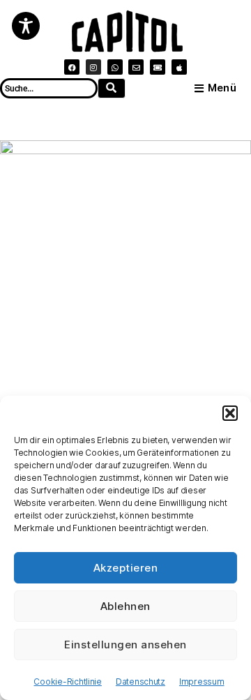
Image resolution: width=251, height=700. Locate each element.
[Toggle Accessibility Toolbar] (25, 25)
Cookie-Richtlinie (67, 681)
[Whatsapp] (115, 67)
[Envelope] (136, 67)
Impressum (202, 681)
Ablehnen (125, 606)
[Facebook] (71, 67)
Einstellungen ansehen (125, 644)
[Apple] (179, 67)
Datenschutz (140, 681)
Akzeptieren (125, 567)
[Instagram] (93, 67)
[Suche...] (112, 88)
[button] (230, 413)
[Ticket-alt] (157, 67)
